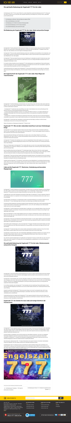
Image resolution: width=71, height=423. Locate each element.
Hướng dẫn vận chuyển (30, 408)
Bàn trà (35, 2)
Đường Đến (58, 406)
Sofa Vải (30, 2)
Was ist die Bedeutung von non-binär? (13, 21)
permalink (20, 385)
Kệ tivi (39, 2)
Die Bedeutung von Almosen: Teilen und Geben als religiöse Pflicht (18, 19)
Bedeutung (13, 385)
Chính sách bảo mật (44, 408)
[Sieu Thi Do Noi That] (12, 2)
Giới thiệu (57, 404)
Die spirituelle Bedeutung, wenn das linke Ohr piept (15, 26)
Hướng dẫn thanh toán (30, 406)
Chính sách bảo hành (44, 406)
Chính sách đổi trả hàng (45, 404)
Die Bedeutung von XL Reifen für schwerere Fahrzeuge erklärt (17, 22)
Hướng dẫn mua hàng (30, 404)
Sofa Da (25, 2)
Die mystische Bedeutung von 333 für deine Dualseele (16, 24)
